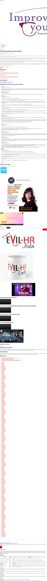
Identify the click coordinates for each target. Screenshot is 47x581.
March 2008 (3, 522)
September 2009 (3, 509)
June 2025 (2, 372)
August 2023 (3, 388)
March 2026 (3, 365)
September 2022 (3, 396)
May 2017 (2, 442)
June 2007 (2, 529)
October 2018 (3, 430)
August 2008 (3, 519)
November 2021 (3, 403)
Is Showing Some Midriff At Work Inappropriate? (7, 359)
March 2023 (3, 391)
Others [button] (1, 577)
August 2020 (3, 414)
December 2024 (3, 376)
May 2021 (2, 407)
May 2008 (2, 521)
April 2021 (2, 408)
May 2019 (2, 425)
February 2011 (3, 497)
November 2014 (3, 464)
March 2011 (3, 496)
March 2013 (3, 479)
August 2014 (3, 466)
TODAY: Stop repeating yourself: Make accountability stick (9, 76)
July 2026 (2, 362)
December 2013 (3, 472)
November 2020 (3, 412)
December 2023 (3, 385)
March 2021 (3, 409)
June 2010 (2, 503)
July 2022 (2, 397)
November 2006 (3, 534)
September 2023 (3, 387)
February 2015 (3, 462)
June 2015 (2, 459)
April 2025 (2, 373)
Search (1, 226)
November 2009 (3, 508)
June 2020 (2, 415)
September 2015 (3, 457)
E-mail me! (1, 349)
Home (2, 44)
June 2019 (2, 424)
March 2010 (3, 505)
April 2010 (2, 504)
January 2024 (3, 384)
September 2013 (3, 474)
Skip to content (2, 0)
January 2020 (3, 419)
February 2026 (3, 366)
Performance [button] (1, 569)
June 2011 (2, 494)
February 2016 (3, 453)
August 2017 (3, 440)
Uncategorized (2, 49)
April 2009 (2, 513)
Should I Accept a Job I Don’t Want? (4, 66)
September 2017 (3, 439)
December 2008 (3, 516)
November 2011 (3, 490)
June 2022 (2, 398)
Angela (4, 149)
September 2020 (3, 413)
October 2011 (3, 491)
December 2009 (3, 507)
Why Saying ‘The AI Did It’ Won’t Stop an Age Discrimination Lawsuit (10, 360)
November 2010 (3, 499)
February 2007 (3, 532)
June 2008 (2, 520)
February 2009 (3, 514)
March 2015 (3, 461)
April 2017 (2, 443)
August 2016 (3, 449)
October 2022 (3, 395)
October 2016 (3, 447)
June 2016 (2, 450)
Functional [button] (1, 567)
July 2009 (2, 511)
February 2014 (3, 471)
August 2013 (3, 475)
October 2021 (3, 404)
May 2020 (2, 416)
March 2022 (3, 400)
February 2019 (3, 427)
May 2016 (2, 451)
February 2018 (3, 436)
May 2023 (2, 390)
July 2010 (2, 502)
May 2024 (2, 381)
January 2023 (3, 393)
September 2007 (3, 527)
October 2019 (3, 421)
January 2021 (3, 410)
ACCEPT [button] (6, 545)
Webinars (2, 47)
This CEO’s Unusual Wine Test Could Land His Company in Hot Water (10, 357)
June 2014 (2, 468)
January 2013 (3, 480)
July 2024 (2, 380)
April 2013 (2, 478)
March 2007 (3, 531)
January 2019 (3, 428)
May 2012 (2, 486)
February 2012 (3, 488)
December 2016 (3, 446)
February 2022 (3, 401)
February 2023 (3, 392)
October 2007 (3, 526)
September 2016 (3, 448)
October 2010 (3, 500)
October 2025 (3, 369)
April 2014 (2, 469)
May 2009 (2, 512)
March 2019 (3, 426)
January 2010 (3, 506)
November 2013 (3, 473)
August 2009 (3, 510)
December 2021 (3, 402)
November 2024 (3, 377)
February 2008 (3, 523)
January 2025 (3, 375)
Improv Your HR (3, 45)
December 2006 (3, 533)
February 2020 (3, 418)
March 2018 (3, 435)
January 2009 (3, 515)
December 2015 (3, 455)
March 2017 (3, 444)
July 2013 (2, 476)
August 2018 (3, 431)
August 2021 (3, 405)
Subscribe (45, 229)
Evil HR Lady (12, 53)
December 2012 (3, 481)
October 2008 (3, 517)
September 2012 (3, 483)
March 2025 (3, 374)
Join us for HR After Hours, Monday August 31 (7, 358)
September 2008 (3, 518)
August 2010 (3, 501)
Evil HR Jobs (29, 580)
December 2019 (3, 420)
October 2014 (3, 465)
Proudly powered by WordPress (4, 543)
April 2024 (2, 382)
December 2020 (3, 411)
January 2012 (3, 489)
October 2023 (3, 386)
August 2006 (3, 536)
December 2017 (3, 437)
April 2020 (2, 417)
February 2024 (3, 383)
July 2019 (2, 423)
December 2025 (3, 367)
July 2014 (2, 467)
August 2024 (3, 379)
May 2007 (2, 530)
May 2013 (2, 477)
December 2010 (3, 498)
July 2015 (2, 458)
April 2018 (2, 434)
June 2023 (2, 389)
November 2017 (3, 438)
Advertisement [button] (2, 574)
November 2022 (3, 394)
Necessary (2, 554)
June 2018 (2, 433)
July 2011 (2, 493)
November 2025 (3, 368)
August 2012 (3, 484)
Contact (2, 46)
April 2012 (2, 487)
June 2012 (2, 485)
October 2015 (3, 456)
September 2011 (3, 492)
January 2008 (3, 524)
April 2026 (2, 364)
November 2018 (3, 429)
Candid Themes (15, 543)
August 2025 (3, 370)
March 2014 (3, 470)
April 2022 (2, 399)
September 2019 (3, 422)
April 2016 (2, 452)
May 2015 (2, 460)
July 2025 (2, 371)
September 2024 (3, 378)
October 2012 (3, 482)
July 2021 (2, 406)
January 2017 (3, 445)
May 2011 (2, 495)
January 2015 (3, 463)
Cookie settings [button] (2, 545)
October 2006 (3, 535)
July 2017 (2, 441)
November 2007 (3, 525)
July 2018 (2, 432)
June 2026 (2, 363)
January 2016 (3, 454)
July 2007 (2, 528)
